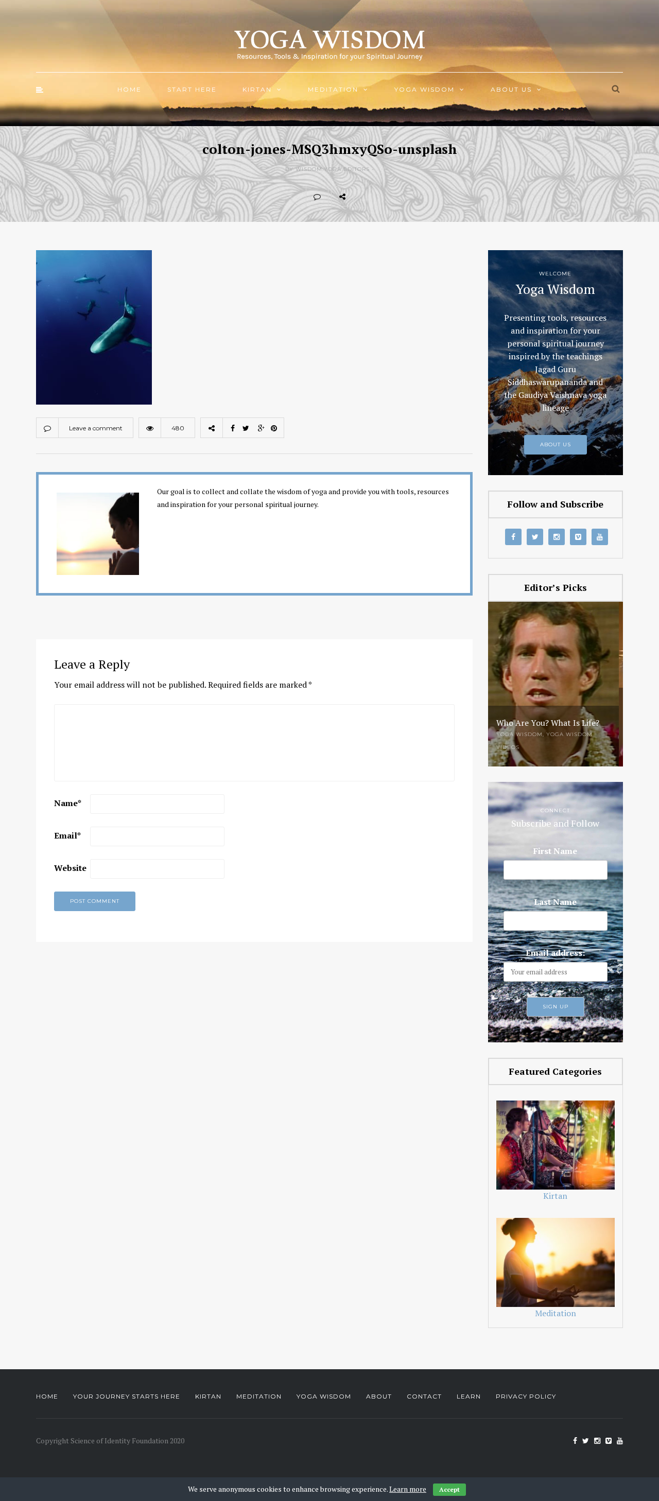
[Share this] (364, 196)
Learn (469, 1396)
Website (70, 868)
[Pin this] (432, 196)
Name (67, 803)
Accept (449, 1489)
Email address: (555, 952)
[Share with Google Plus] (409, 196)
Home (129, 89)
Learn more (407, 1489)
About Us (511, 89)
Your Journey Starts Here (126, 1396)
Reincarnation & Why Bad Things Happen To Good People (549, 714)
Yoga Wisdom (424, 89)
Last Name (555, 901)
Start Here (192, 89)
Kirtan (257, 89)
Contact (424, 1396)
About (379, 1396)
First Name (555, 851)
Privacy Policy (526, 1396)
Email (67, 835)
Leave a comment (96, 428)
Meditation (333, 89)
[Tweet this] (387, 196)
